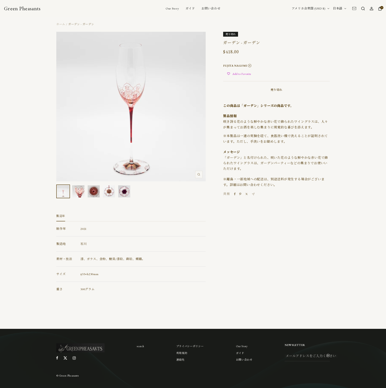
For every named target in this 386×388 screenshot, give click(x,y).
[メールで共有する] (253, 194)
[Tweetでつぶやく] (246, 194)
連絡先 (180, 359)
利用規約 (181, 353)
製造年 (60, 216)
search (140, 346)
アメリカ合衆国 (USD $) (308, 8)
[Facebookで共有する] (235, 194)
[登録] (328, 356)
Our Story (172, 8)
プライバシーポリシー (190, 346)
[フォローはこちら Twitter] (65, 357)
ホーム (60, 24)
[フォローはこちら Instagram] (74, 357)
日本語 (337, 8)
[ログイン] (371, 8)
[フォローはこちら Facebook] (57, 357)
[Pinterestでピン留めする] (240, 194)
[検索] (363, 8)
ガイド (190, 8)
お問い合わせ (211, 8)
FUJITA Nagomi (235, 65)
